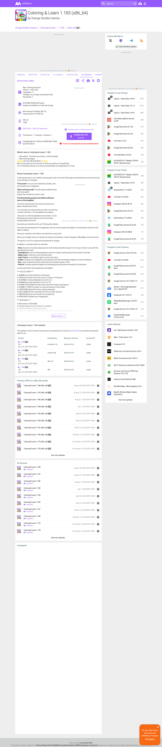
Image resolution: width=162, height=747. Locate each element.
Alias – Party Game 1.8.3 (123, 337)
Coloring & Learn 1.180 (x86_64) (36, 435)
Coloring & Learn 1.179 (32, 523)
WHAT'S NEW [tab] (32, 75)
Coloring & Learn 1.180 (32, 516)
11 (34, 135)
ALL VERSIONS (86, 75)
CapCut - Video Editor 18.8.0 (124, 99)
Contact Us (94, 745)
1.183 (61, 27)
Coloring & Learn (48, 27)
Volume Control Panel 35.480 (125, 379)
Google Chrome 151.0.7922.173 (125, 309)
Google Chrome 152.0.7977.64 (125, 253)
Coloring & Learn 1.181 (32, 509)
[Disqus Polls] (58, 578)
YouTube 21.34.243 (121, 197)
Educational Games (25, 81)
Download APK (81, 136)
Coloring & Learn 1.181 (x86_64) (36, 428)
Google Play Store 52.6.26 (123, 134)
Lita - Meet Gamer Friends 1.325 (126, 330)
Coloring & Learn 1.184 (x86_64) (36, 407)
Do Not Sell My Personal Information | (62, 745)
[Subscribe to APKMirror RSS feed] (141, 41)
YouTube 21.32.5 (120, 141)
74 (33, 92)
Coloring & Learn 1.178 (32, 530)
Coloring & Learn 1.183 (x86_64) (36, 414)
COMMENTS (99, 75)
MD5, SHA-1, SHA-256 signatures (35, 129)
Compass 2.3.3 (119, 344)
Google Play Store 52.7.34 (123, 127)
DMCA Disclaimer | (83, 745)
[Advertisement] (58, 52)
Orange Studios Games (45, 18)
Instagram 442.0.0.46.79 (123, 204)
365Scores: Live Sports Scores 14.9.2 (127, 351)
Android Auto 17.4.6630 (123, 218)
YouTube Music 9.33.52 (122, 155)
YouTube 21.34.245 (121, 260)
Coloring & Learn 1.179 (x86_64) (36, 442)
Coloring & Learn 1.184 (32, 488)
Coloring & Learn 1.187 (32, 474)
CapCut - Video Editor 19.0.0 (124, 113)
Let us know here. (86, 743)
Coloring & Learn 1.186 (32, 481)
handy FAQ (75, 331)
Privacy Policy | (42, 745)
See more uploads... (58, 455)
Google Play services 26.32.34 (125, 225)
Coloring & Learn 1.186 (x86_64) (36, 400)
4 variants (29, 469)
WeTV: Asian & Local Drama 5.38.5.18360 (129, 365)
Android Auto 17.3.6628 (123, 190)
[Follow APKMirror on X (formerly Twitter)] (110, 41)
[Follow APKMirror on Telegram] (131, 41)
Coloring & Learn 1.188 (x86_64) (36, 386)
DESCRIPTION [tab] (45, 75)
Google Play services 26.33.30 (125, 239)
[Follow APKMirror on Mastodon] (120, 41)
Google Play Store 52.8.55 (123, 148)
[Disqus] (58, 640)
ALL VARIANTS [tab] (58, 75)
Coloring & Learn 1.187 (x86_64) (36, 393)
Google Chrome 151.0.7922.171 (125, 281)
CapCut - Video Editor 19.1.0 (124, 106)
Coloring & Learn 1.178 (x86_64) (36, 449)
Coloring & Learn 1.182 (32, 502)
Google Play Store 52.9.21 (123, 211)
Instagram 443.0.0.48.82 (123, 232)
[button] (77, 81)
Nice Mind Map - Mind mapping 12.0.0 (128, 386)
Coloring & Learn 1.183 (32, 495)
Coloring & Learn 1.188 (32, 467)
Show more (57, 316)
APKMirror (27, 3)
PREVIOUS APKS (72, 75)
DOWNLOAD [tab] (21, 75)
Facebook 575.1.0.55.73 (122, 295)
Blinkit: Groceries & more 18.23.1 (126, 358)
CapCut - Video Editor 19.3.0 (124, 183)
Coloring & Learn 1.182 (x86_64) (36, 421)
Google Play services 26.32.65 (125, 274)
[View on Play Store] (88, 81)
